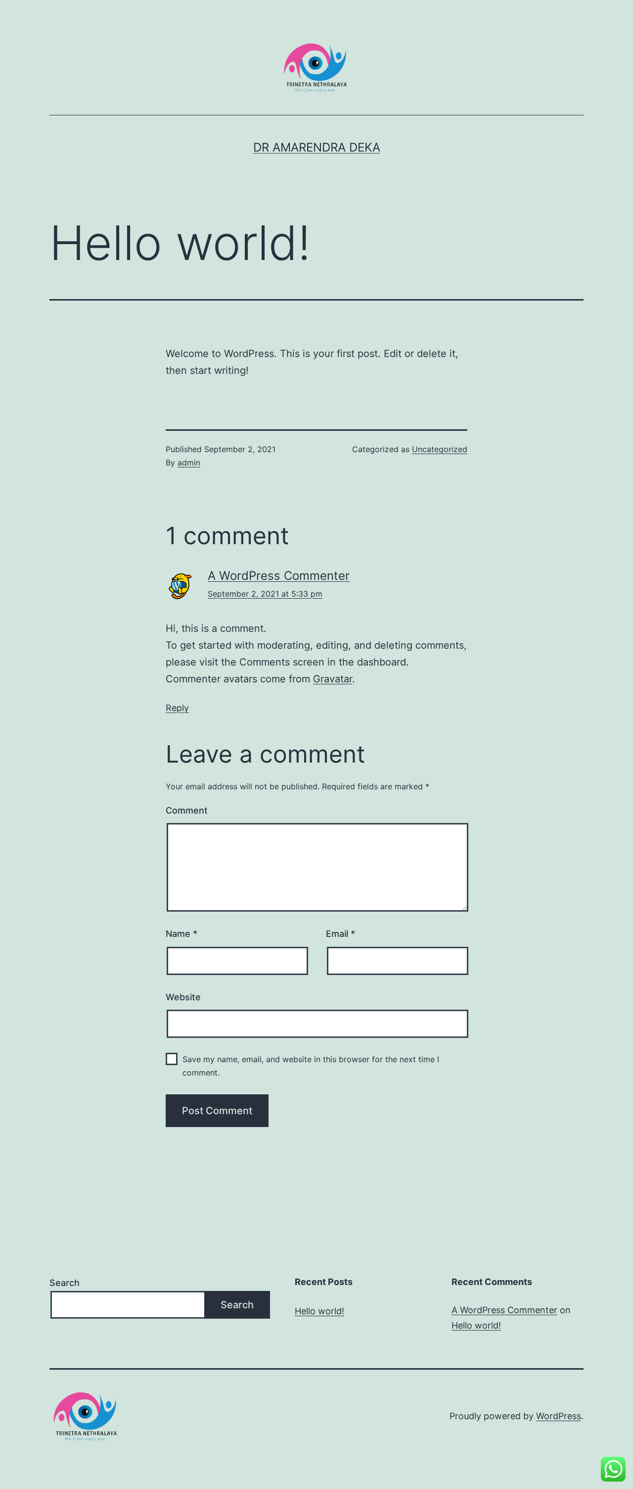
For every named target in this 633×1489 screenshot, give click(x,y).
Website (183, 997)
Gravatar (332, 679)
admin (189, 462)
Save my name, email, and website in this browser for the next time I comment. (310, 1066)
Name (181, 933)
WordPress (558, 1416)
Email (340, 933)
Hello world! (319, 1311)
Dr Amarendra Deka (316, 147)
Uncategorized (439, 449)
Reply (177, 708)
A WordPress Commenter (279, 575)
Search (64, 1283)
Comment (187, 810)
